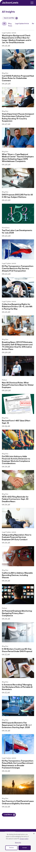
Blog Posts (10, 25)
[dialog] (18, 842)
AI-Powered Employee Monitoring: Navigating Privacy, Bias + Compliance (17, 613)
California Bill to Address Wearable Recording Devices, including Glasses (17, 575)
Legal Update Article (22, 23)
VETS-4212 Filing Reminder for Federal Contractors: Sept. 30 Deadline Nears (15, 499)
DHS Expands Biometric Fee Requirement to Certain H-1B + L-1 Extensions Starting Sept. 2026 (16, 725)
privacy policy (24, 839)
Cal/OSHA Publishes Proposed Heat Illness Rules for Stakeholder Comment (18, 78)
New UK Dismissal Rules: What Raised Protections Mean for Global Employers (17, 385)
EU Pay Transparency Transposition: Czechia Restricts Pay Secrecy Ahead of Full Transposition (18, 268)
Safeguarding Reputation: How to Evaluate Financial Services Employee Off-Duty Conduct (16, 537)
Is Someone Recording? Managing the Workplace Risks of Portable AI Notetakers (17, 687)
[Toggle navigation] (32, 2)
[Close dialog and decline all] (34, 834)
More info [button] (18, 842)
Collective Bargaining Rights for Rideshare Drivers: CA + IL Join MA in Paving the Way (17, 306)
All (4, 23)
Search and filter (9, 18)
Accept (24, 847)
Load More (8, 815)
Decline (11, 847)
